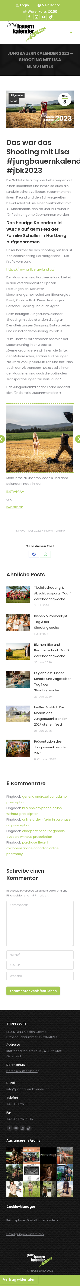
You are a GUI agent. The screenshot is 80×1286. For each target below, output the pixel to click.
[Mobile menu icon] (70, 32)
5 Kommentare (54, 531)
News (13, 101)
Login (24, 5)
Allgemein (16, 95)
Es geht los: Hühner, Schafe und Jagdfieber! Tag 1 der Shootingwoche (52, 681)
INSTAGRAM (15, 491)
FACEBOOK (14, 507)
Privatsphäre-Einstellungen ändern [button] (32, 1220)
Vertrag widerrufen (19, 1279)
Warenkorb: (42, 11)
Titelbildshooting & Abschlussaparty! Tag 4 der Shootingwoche (52, 593)
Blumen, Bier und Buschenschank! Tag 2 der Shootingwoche (51, 650)
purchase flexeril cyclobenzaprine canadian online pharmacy (32, 848)
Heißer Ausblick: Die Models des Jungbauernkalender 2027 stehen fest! (50, 716)
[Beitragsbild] (18, 594)
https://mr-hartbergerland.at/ (30, 269)
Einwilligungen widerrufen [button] (25, 1234)
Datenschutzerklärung (22, 1071)
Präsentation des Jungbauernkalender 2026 (50, 747)
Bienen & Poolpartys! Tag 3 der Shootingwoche (50, 622)
